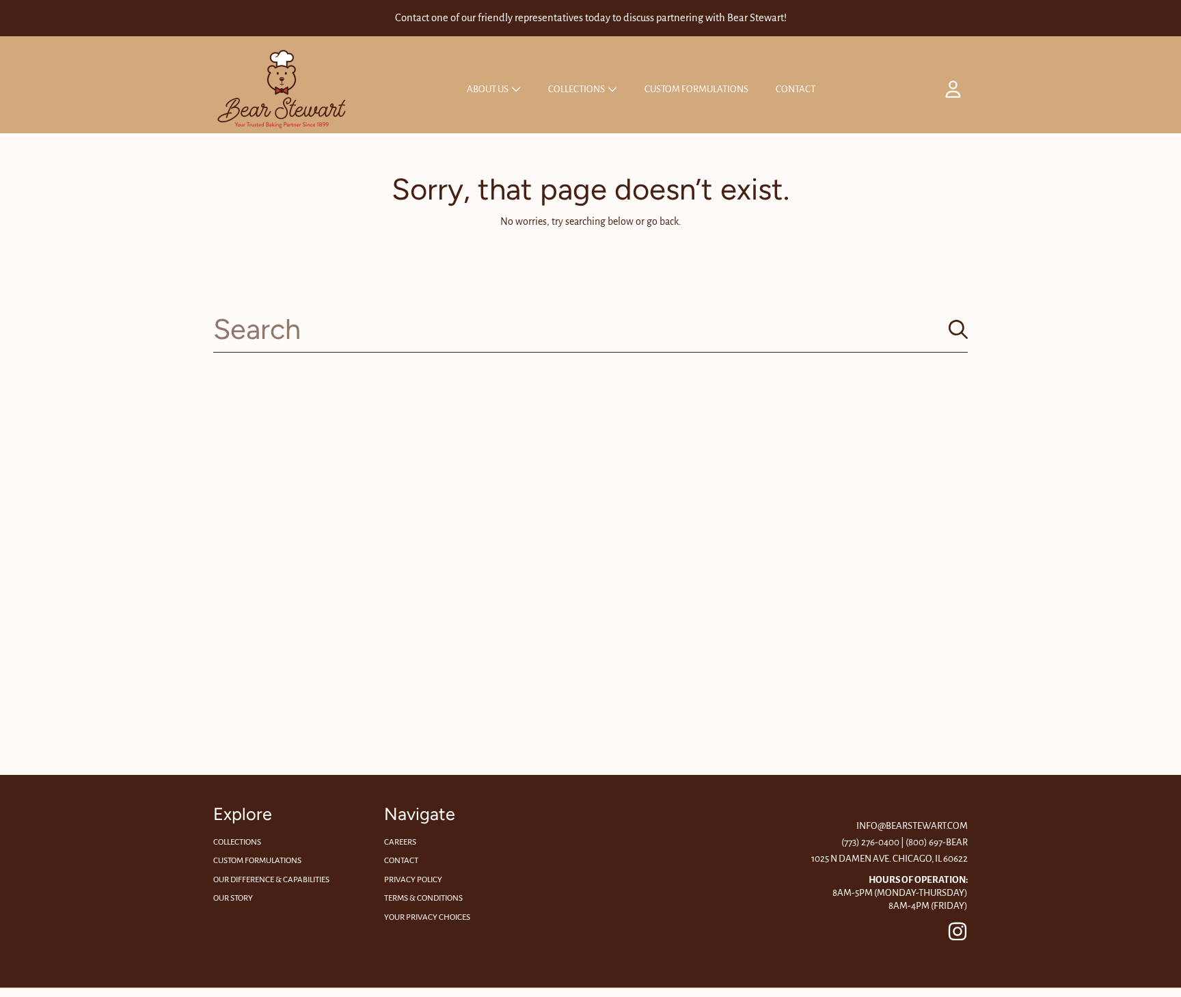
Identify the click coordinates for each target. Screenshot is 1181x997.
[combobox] (590, 329)
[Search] (958, 329)
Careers (400, 842)
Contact (401, 860)
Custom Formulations (257, 860)
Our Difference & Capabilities (271, 879)
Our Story (233, 898)
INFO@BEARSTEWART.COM (912, 826)
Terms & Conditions (423, 898)
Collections (577, 89)
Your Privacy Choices (427, 917)
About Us (488, 89)
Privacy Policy (413, 879)
